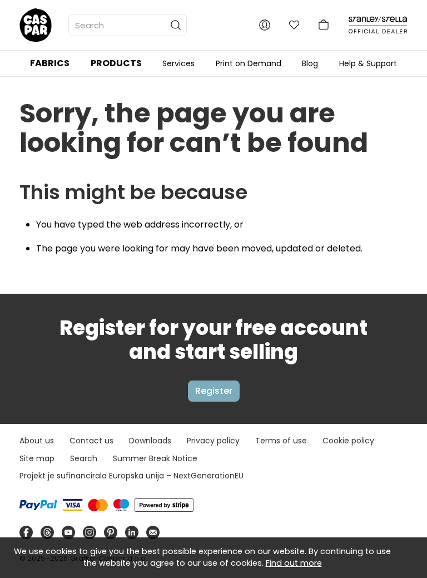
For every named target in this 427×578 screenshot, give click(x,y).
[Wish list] (294, 25)
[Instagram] (89, 532)
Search (83, 458)
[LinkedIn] (131, 532)
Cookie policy (348, 440)
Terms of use (281, 440)
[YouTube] (68, 532)
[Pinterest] (110, 532)
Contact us (91, 440)
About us (36, 440)
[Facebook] (26, 532)
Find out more (294, 563)
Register (213, 390)
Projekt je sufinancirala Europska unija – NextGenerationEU (131, 475)
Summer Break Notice (155, 458)
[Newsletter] (152, 532)
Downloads (150, 440)
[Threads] (47, 532)
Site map (36, 458)
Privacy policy (213, 440)
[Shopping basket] (323, 25)
